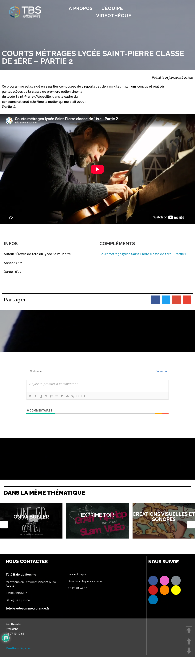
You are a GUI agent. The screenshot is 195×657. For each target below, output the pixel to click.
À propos (81, 8)
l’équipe (112, 8)
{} (77, 396)
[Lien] (72, 396)
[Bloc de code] (67, 396)
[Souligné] (40, 396)
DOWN (189, 651)
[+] (83, 396)
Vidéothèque (113, 15)
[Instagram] (164, 580)
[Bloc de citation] (62, 396)
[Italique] (35, 396)
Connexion (161, 371)
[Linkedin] (153, 599)
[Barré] (46, 396)
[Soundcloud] (164, 590)
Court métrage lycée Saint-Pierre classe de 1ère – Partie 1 (142, 254)
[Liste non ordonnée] (56, 396)
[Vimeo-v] (176, 580)
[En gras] (30, 396)
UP (189, 641)
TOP (189, 630)
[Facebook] (153, 580)
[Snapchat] (176, 590)
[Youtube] (153, 590)
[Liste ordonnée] (51, 396)
